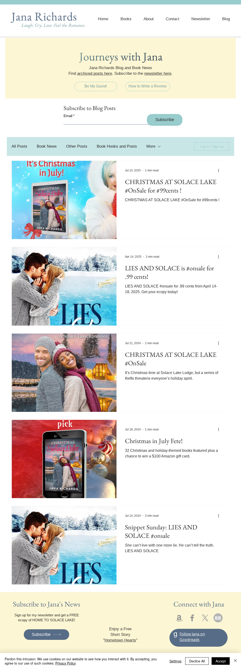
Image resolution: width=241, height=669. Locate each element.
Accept (221, 661)
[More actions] (220, 170)
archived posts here (94, 73)
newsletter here (157, 73)
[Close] (235, 661)
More (150, 146)
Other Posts (76, 146)
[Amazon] (179, 617)
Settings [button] (175, 661)
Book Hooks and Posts (117, 146)
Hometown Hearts (120, 640)
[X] (205, 617)
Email (68, 116)
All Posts (19, 146)
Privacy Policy (65, 663)
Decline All (197, 661)
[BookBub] (218, 617)
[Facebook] (192, 617)
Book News (47, 146)
